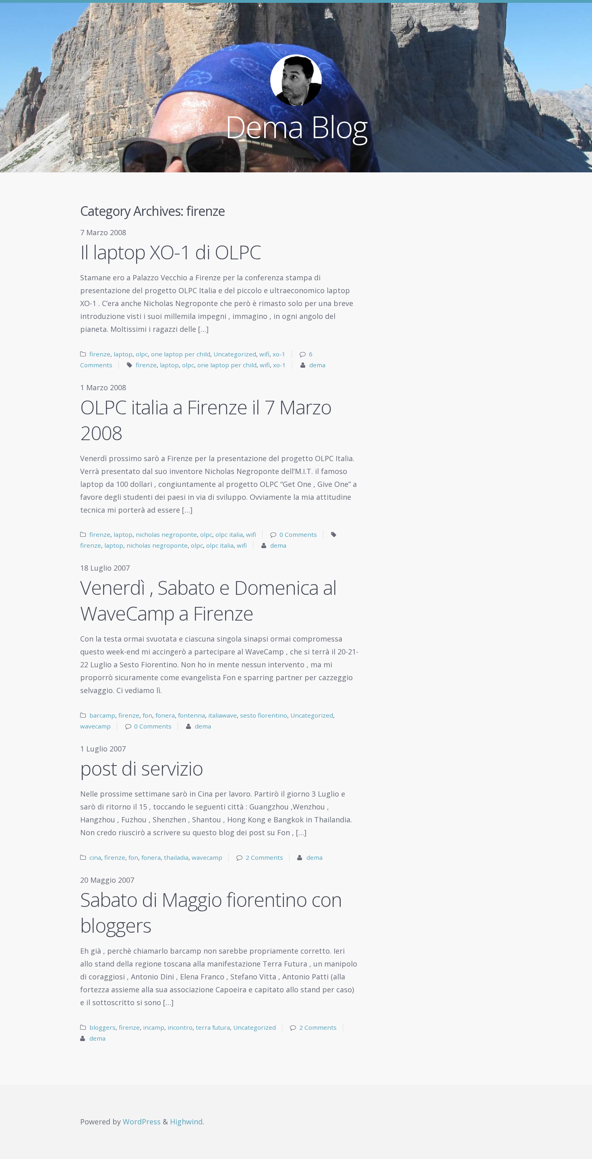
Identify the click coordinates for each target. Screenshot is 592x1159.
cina (95, 857)
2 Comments (264, 857)
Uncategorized (234, 354)
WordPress (142, 1121)
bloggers (102, 1027)
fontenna (191, 715)
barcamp (102, 715)
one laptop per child (180, 354)
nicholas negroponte (166, 534)
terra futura (213, 1027)
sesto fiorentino (263, 715)
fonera (165, 715)
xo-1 (279, 354)
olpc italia (229, 534)
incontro (180, 1027)
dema (317, 365)
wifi (264, 354)
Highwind (186, 1121)
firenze (99, 354)
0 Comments (298, 534)
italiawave (222, 715)
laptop (123, 354)
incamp (153, 1027)
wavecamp (95, 726)
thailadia (176, 857)
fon (147, 715)
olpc (142, 354)
